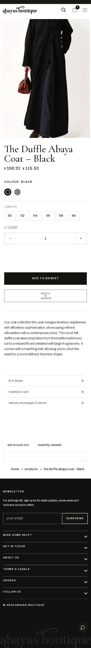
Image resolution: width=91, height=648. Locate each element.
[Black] (7, 192)
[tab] (18, 445)
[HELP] (82, 627)
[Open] (85, 10)
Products (31, 469)
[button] (45, 296)
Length (11, 206)
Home (15, 469)
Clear (12, 227)
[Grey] (17, 192)
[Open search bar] (63, 10)
